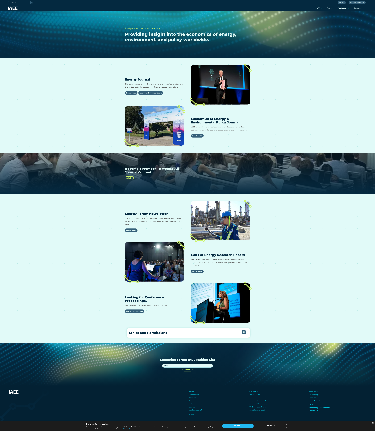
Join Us (341, 2)
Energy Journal (255, 395)
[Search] (31, 2)
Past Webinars (314, 401)
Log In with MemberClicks (151, 93)
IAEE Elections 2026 (257, 410)
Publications (342, 8)
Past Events (193, 417)
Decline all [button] (271, 426)
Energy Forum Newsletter (259, 401)
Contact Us (313, 410)
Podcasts (312, 398)
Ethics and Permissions (258, 404)
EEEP (251, 398)
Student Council (195, 410)
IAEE (317, 8)
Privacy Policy (127, 429)
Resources (358, 8)
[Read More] (244, 332)
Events (329, 8)
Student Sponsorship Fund (320, 408)
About (191, 392)
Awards (192, 401)
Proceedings (314, 395)
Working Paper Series (257, 407)
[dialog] (187, 426)
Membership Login (357, 2)
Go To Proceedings (134, 311)
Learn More (131, 93)
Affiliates (192, 398)
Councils (192, 407)
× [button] (373, 423)
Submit (187, 369)
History (192, 404)
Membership (194, 395)
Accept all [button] (238, 426)
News (311, 405)
